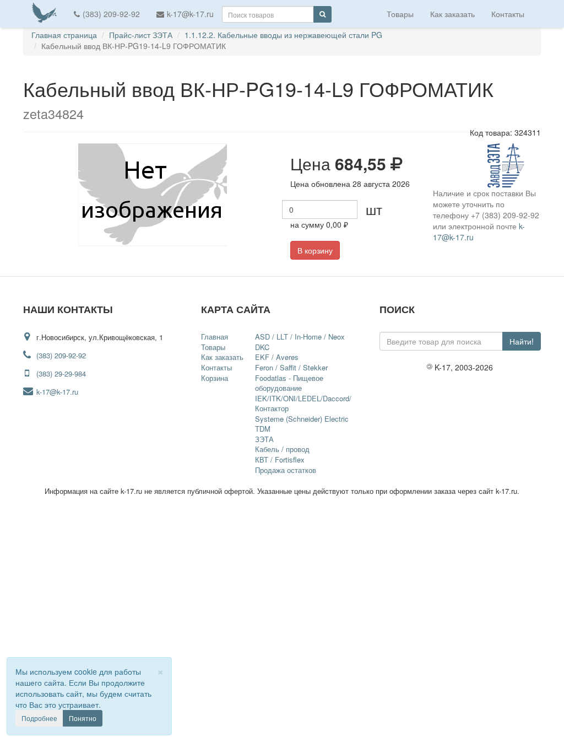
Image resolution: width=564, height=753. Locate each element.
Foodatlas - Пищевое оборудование (289, 383)
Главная (214, 336)
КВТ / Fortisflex (280, 459)
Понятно (82, 718)
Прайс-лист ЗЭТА (140, 34)
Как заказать (452, 13)
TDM (262, 428)
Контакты (507, 13)
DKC (262, 347)
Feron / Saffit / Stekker (291, 367)
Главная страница (64, 34)
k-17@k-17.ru (190, 13)
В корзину (315, 250)
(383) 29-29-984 (61, 373)
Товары (400, 13)
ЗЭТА (264, 439)
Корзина (214, 378)
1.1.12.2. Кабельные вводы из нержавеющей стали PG (283, 34)
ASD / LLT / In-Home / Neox (300, 336)
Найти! (521, 341)
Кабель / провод (282, 449)
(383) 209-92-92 (111, 13)
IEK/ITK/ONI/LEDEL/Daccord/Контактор (303, 403)
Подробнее (39, 718)
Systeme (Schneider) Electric (302, 418)
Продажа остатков (285, 470)
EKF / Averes (277, 357)
